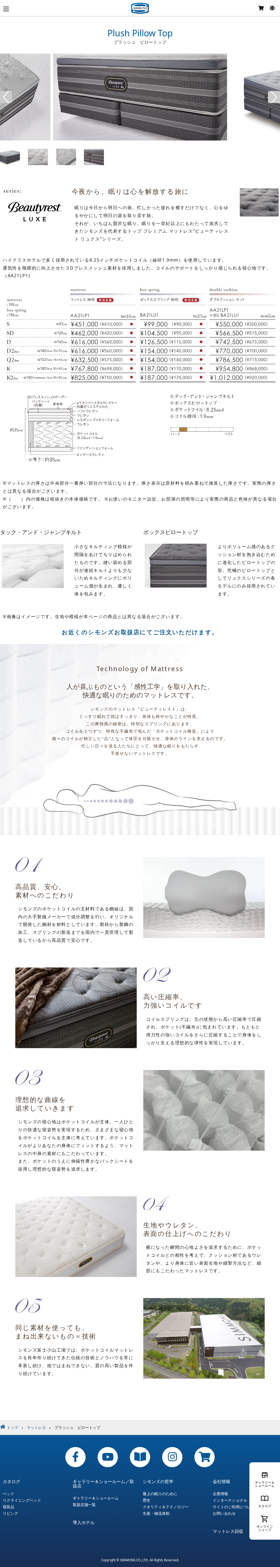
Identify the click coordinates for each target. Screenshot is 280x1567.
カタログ (11, 1481)
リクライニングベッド (22, 1500)
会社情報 (221, 1481)
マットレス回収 (228, 1531)
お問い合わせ (224, 1513)
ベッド (8, 1494)
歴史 (146, 1500)
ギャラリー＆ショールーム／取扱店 (103, 1483)
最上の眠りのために (160, 1494)
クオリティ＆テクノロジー (166, 1507)
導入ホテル (84, 1522)
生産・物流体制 (156, 1513)
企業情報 (220, 1494)
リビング (10, 1513)
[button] (6, 97)
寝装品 (8, 1507)
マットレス (36, 1427)
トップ (12, 1427)
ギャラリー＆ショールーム (96, 1498)
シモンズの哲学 (158, 1481)
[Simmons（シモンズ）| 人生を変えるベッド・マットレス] (140, 8)
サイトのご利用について (234, 1507)
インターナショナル (230, 1500)
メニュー (6, 8)
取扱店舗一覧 (84, 1505)
